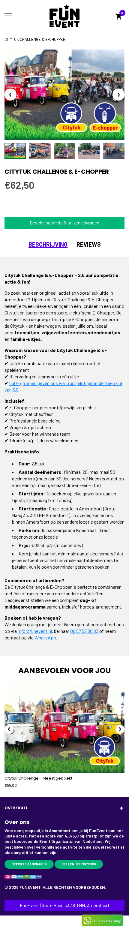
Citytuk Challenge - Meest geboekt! (39, 778)
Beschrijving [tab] (48, 244)
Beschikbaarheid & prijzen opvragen (64, 222)
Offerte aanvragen (29, 864)
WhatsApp (45, 637)
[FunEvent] (64, 16)
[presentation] (9, 729)
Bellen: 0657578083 (79, 864)
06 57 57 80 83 (84, 631)
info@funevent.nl (35, 631)
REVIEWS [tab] (88, 244)
